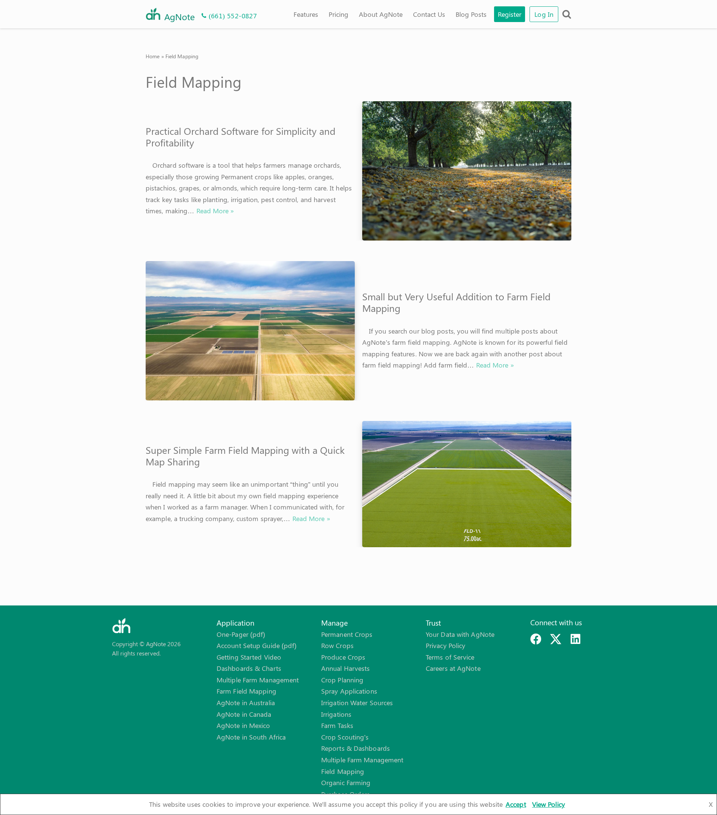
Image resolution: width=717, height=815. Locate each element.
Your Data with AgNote (460, 634)
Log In (543, 14)
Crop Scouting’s (345, 736)
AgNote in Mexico (243, 725)
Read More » (215, 210)
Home (152, 56)
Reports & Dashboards (355, 748)
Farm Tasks (337, 725)
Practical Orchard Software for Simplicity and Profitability (240, 136)
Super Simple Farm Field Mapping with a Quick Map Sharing (245, 455)
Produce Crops (343, 657)
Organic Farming (346, 782)
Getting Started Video (249, 657)
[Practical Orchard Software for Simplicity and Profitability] (466, 171)
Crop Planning (342, 679)
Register (510, 14)
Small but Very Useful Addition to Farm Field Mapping (456, 302)
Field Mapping (342, 771)
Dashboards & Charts (249, 668)
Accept (516, 804)
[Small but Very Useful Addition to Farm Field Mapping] (250, 330)
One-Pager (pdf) (241, 634)
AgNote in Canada (244, 714)
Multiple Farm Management (258, 679)
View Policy (548, 804)
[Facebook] (535, 639)
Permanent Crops (347, 634)
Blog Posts (471, 14)
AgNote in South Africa (251, 736)
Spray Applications (349, 691)
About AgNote (381, 14)
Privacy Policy (445, 645)
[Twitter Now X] (555, 639)
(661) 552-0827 (233, 15)
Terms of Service (450, 657)
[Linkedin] (575, 639)
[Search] (566, 14)
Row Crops (337, 645)
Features (306, 14)
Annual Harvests (345, 668)
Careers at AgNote (453, 668)
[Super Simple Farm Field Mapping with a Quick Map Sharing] (466, 484)
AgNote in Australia (246, 702)
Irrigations (336, 714)
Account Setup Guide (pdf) (257, 645)
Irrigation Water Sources (357, 702)
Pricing (338, 14)
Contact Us (429, 14)
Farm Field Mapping (246, 691)
